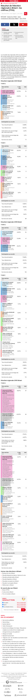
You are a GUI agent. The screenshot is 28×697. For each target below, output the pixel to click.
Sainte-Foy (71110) (11, 17)
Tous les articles (11, 674)
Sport (4, 604)
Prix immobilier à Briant (8, 594)
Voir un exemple (21, 602)
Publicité (25, 673)
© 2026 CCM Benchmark (14, 679)
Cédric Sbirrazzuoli (7, 626)
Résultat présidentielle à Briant (10, 577)
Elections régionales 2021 (10, 3)
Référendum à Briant (8, 585)
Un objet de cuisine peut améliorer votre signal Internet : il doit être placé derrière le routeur (13, 663)
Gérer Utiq (24, 676)
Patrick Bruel (5, 622)
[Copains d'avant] (7, 692)
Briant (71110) (5, 590)
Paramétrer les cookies (16, 676)
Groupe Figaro (18, 677)
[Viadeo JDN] (20, 692)
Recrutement (21, 674)
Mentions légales (10, 677)
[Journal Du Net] (7, 689)
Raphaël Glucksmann (8, 635)
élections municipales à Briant (9, 61)
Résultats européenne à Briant (10, 581)
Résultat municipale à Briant (9, 583)
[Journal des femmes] (7, 686)
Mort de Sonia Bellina (8, 620)
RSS (17, 674)
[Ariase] (7, 695)
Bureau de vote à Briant (8, 573)
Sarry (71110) (23, 18)
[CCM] (20, 686)
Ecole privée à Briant (7, 592)
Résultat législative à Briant (9, 579)
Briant (16, 35)
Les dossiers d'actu (8, 607)
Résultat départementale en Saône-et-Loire (14, 575)
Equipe (12, 673)
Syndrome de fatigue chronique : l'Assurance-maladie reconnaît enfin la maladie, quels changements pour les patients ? (14, 630)
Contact (5, 674)
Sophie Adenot (6, 624)
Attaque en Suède (7, 634)
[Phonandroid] (20, 695)
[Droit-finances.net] (20, 689)
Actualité (5, 602)
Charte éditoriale (18, 673)
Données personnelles (6, 676)
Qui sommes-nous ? (5, 673)
